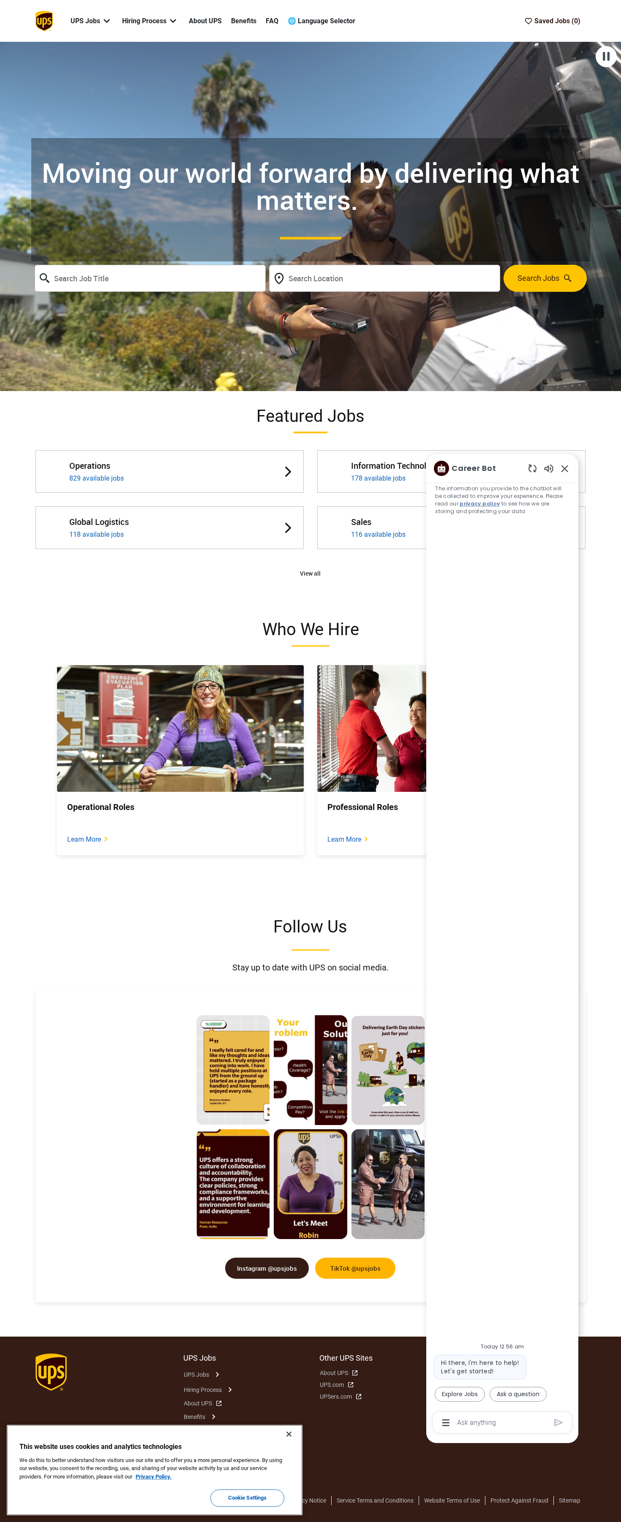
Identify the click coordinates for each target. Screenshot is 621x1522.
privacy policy (480, 503)
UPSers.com (336, 1397)
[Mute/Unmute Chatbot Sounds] (548, 468)
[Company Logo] (43, 20)
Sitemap (569, 1500)
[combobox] (150, 278)
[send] (558, 1422)
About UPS (205, 21)
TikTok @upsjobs (355, 1268)
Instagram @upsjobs (267, 1268)
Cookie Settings (247, 1498)
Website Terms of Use (452, 1500)
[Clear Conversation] (532, 468)
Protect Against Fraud (519, 1500)
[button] (310, 574)
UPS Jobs (196, 1375)
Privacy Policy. (154, 1476)
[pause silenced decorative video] (606, 56)
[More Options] (446, 1423)
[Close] (289, 1434)
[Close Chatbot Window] (564, 468)
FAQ (272, 21)
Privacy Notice (307, 1500)
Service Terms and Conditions (375, 1500)
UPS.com (332, 1385)
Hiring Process (203, 1390)
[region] (502, 945)
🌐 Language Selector (321, 21)
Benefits (243, 21)
